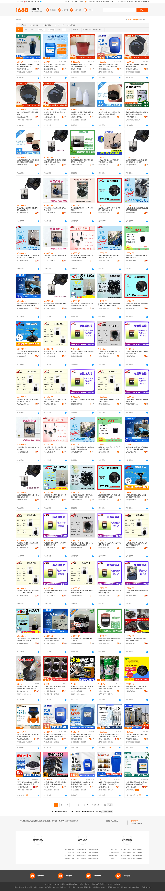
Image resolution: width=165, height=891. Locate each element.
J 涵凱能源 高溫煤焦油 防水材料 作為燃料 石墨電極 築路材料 (109, 209)
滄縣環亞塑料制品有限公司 (77, 117)
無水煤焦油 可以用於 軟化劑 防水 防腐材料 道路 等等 (136, 257)
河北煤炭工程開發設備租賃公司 (86, 852)
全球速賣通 (48, 887)
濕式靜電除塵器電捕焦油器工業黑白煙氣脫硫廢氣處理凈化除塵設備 (109, 735)
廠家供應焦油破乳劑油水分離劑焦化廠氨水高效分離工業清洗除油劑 (109, 65)
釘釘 (131, 887)
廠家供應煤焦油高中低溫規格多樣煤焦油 (27, 113)
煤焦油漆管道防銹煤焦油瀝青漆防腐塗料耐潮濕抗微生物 (55, 687)
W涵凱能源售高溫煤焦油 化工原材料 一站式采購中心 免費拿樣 (55, 640)
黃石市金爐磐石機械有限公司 (141, 855)
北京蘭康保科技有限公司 (23, 691)
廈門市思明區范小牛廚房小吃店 (142, 849)
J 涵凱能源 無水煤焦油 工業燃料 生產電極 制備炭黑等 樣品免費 (82, 305)
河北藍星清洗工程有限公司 (104, 787)
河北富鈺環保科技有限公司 (50, 691)
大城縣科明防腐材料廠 (132, 117)
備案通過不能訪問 (126, 859)
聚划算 (64, 887)
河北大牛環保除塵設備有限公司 (104, 739)
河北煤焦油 (114, 821)
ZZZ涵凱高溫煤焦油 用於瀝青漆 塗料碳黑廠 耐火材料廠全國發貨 (28, 161)
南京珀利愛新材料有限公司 (141, 859)
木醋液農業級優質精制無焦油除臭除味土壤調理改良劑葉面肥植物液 (136, 783)
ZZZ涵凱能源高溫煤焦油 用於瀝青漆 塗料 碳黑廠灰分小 (27, 209)
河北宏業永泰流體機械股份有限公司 (23, 739)
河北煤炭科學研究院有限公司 (97, 852)
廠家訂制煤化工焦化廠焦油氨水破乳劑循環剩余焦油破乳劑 (55, 65)
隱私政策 (94, 884)
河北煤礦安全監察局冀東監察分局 (98, 855)
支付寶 (123, 887)
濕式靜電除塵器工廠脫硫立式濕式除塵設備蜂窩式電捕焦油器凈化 (55, 783)
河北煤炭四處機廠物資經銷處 (97, 859)
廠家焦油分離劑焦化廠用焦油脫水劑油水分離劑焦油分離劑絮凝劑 (109, 783)
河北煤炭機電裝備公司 (83, 849)
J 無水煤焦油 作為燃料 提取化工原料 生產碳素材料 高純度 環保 (28, 640)
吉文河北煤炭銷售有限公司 (73, 852)
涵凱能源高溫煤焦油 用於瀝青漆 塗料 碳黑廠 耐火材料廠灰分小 (82, 161)
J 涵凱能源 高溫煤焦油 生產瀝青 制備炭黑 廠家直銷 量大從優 (137, 305)
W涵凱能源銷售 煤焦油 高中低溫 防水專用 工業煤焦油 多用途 (109, 161)
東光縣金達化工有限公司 (23, 69)
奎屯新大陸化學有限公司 (116, 849)
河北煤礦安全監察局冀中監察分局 (75, 859)
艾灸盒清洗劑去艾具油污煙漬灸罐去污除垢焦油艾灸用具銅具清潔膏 (27, 687)
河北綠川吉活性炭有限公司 (132, 787)
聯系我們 (110, 884)
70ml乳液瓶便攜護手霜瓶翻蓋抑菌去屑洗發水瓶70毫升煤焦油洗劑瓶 (82, 113)
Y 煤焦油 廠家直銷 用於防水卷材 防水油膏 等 (81, 640)
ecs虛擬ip (112, 859)
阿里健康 (137, 887)
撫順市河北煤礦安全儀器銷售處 (86, 859)
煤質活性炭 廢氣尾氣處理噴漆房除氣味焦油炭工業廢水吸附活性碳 (28, 783)
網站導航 (117, 884)
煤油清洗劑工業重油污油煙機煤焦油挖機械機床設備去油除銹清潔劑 (82, 687)
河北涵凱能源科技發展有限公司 (104, 117)
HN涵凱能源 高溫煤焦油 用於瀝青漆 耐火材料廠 (55, 209)
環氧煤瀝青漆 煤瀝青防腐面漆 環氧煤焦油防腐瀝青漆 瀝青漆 (109, 687)
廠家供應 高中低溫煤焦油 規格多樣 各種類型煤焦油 (54, 113)
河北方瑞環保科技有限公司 (23, 787)
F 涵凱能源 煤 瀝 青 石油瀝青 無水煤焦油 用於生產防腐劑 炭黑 (109, 352)
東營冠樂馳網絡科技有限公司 (130, 852)
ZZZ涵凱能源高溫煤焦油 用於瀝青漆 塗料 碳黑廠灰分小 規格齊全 (136, 161)
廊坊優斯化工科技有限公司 (77, 739)
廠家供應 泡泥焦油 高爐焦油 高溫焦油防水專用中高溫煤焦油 (81, 65)
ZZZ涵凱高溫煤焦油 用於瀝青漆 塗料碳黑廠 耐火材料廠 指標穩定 (109, 113)
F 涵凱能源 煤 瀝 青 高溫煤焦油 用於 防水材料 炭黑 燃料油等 (28, 400)
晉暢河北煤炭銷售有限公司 (85, 855)
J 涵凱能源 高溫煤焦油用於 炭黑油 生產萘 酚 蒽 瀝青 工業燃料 (28, 352)
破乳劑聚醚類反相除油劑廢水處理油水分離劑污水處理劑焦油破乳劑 (82, 735)
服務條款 (87, 884)
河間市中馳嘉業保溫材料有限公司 (104, 691)
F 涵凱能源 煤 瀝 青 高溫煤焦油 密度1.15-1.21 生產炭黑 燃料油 (55, 400)
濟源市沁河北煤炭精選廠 (72, 855)
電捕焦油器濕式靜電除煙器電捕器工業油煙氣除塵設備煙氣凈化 (136, 735)
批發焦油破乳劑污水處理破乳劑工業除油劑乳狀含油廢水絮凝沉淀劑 (82, 783)
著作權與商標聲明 (71, 884)
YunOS (103, 887)
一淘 (69, 887)
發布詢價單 (134, 821)
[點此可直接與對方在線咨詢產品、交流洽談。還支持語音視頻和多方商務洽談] (38, 78)
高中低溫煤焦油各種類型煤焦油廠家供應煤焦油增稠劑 (136, 65)
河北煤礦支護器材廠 (94, 849)
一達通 (143, 887)
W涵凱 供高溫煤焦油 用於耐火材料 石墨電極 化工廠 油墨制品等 (109, 257)
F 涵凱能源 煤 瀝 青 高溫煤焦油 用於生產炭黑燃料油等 (55, 352)
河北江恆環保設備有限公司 (132, 739)
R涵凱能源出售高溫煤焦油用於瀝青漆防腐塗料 (137, 592)
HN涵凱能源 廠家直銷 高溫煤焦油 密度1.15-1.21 (55, 257)
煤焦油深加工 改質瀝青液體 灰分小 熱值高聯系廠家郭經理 (136, 640)
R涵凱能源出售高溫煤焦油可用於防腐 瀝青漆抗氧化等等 (82, 352)
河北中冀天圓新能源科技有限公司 (131, 849)
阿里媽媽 (85, 887)
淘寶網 (55, 887)
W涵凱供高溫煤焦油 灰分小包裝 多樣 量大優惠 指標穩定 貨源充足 (28, 257)
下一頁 (86, 805)
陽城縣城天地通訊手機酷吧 (129, 855)
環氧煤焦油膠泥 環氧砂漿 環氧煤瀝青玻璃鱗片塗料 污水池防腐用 (137, 113)
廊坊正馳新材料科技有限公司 (77, 787)
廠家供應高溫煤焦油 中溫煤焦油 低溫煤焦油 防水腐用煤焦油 (28, 65)
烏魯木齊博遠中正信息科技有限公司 (120, 852)
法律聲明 (80, 884)
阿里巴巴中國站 (38, 887)
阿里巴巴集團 (18, 887)
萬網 (114, 887)
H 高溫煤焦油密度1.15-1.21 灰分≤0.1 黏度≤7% (82, 209)
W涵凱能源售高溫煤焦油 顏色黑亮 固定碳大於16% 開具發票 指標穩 (28, 305)
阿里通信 (109, 887)
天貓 (59, 887)
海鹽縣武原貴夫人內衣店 (116, 855)
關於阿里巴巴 (102, 884)
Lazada (148, 887)
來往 (127, 887)
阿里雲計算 (96, 887)
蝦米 (90, 887)
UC (118, 887)
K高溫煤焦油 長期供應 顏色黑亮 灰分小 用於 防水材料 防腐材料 (82, 257)
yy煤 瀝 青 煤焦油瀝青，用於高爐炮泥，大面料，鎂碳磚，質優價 (109, 305)
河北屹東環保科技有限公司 (104, 69)
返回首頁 (98, 811)
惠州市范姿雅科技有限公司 (77, 691)
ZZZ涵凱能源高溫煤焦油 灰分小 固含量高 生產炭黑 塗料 (55, 305)
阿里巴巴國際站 (28, 887)
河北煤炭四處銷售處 (71, 849)
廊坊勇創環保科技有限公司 (50, 69)
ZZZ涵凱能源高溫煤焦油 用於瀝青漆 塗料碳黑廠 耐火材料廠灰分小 (55, 161)
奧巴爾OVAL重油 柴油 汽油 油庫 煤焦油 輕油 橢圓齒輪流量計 (28, 735)
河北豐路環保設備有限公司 (50, 787)
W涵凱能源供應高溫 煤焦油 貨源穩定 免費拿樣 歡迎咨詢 (137, 209)
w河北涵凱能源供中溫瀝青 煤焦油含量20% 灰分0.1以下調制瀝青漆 (136, 687)
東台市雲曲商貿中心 (139, 852)
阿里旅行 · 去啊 (76, 887)
